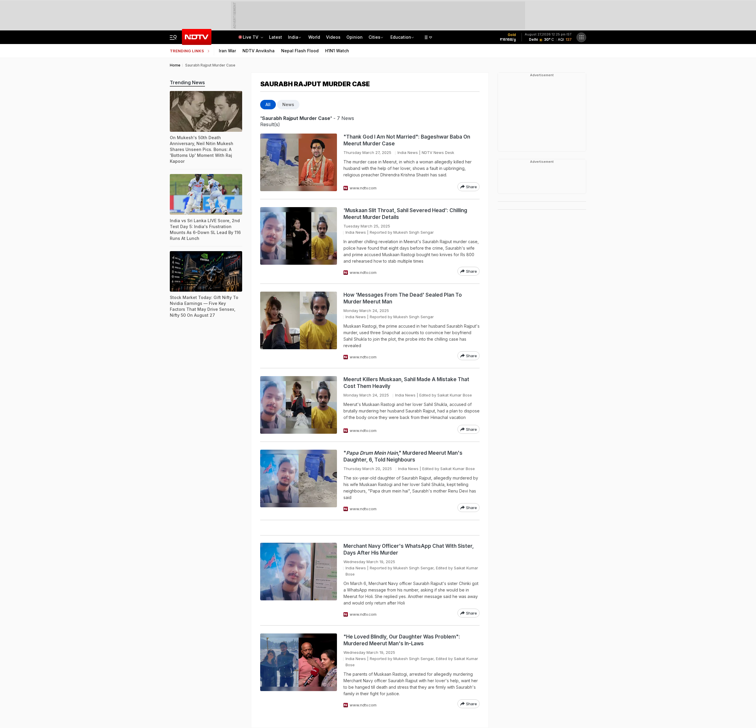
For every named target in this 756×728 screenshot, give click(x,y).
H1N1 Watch (337, 50)
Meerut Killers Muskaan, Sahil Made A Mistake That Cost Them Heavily (406, 382)
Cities (374, 37)
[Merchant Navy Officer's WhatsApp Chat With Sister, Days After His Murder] (298, 580)
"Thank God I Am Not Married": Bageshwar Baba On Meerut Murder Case (406, 140)
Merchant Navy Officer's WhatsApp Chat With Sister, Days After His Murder (408, 549)
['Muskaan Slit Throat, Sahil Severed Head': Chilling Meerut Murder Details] (298, 241)
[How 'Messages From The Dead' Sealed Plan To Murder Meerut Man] (298, 326)
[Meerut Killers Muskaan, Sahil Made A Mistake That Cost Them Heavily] (298, 405)
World (314, 37)
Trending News (187, 82)
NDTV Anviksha (258, 50)
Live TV (251, 37)
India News (407, 152)
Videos (333, 37)
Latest (275, 37)
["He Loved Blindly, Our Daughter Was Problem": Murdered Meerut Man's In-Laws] (298, 670)
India (293, 37)
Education (400, 37)
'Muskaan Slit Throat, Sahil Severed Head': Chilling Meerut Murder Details (405, 213)
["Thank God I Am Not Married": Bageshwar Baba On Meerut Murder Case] (298, 162)
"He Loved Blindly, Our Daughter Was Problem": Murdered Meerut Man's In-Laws (401, 640)
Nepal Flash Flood (300, 50)
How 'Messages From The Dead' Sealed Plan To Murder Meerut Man (402, 298)
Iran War (227, 50)
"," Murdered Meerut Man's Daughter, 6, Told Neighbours (402, 456)
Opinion (354, 37)
